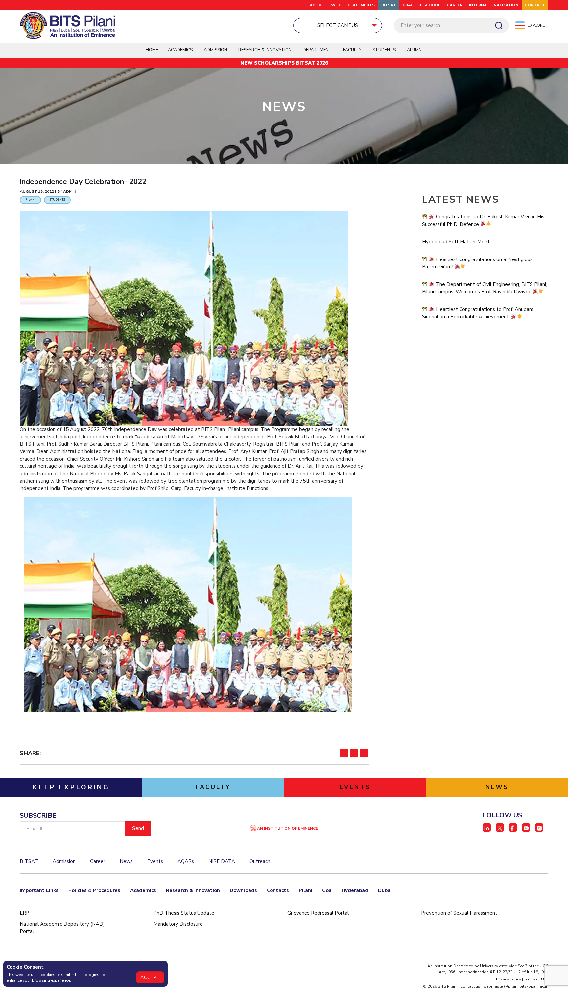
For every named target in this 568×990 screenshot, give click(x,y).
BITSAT (388, 5)
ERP (24, 913)
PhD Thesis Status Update (184, 913)
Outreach (259, 861)
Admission (215, 50)
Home (152, 50)
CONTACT (535, 5)
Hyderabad (355, 890)
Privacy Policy (508, 979)
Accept (150, 977)
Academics (143, 890)
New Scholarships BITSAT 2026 (284, 63)
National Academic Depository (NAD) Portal (62, 928)
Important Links (39, 890)
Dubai (385, 890)
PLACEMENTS (361, 5)
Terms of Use (536, 979)
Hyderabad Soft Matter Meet (456, 241)
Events (155, 861)
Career (454, 5)
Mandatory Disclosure (178, 924)
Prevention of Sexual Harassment (459, 913)
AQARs (186, 861)
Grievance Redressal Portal (318, 913)
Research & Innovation (193, 890)
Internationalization (493, 5)
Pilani (305, 890)
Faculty (352, 50)
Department (317, 50)
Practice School (421, 5)
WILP (336, 5)
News (126, 861)
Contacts (278, 890)
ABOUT (317, 5)
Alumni (415, 50)
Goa (327, 890)
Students (384, 50)
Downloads (243, 890)
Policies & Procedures (94, 890)
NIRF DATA (221, 861)
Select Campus (337, 25)
